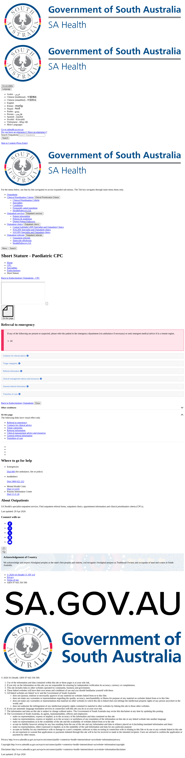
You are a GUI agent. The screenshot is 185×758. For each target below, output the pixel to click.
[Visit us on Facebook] (10, 523)
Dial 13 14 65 (13, 489)
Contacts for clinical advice (14, 356)
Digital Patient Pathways (24, 221)
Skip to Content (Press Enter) (14, 143)
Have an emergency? (37, 132)
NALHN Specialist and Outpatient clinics (32, 229)
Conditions (18, 205)
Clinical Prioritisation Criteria (20, 197)
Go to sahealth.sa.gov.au (12, 129)
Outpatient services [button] (34, 213)
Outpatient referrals (15, 235)
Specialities (12, 268)
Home (10, 262)
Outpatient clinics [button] (32, 224)
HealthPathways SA (22, 210)
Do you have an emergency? (14, 132)
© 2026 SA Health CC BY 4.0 (21, 574)
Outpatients (12, 194)
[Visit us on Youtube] (10, 542)
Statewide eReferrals (22, 240)
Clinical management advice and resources (21, 379)
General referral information (14, 386)
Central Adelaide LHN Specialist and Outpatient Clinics (38, 227)
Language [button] (6, 89)
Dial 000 (11, 471)
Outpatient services (15, 213)
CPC (9, 265)
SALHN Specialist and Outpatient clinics (31, 232)
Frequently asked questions (25, 208)
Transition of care (10, 394)
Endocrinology (14, 270)
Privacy (10, 577)
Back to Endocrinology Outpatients (17, 403)
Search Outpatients (9, 135)
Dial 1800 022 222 (15, 481)
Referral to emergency (17, 422)
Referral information (11, 371)
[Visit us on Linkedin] (10, 537)
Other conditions (8, 408)
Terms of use (13, 580)
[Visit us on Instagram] (10, 528)
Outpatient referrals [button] (34, 235)
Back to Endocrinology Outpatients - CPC (20, 278)
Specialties (17, 203)
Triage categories (10, 363)
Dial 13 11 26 (13, 494)
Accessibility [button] (7, 86)
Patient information (21, 216)
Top (3, 552)
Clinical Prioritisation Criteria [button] (47, 197)
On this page (7, 415)
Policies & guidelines (22, 219)
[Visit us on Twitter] (10, 532)
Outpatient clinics (15, 224)
